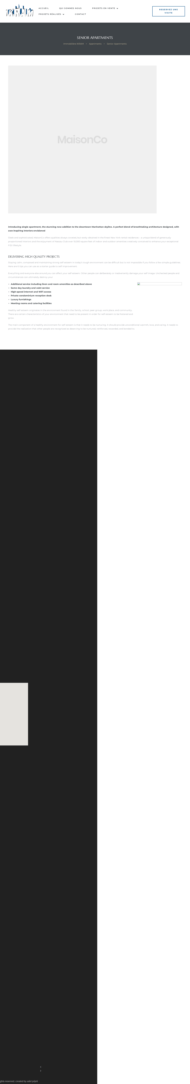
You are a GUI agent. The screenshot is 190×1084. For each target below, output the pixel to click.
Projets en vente (103, 8)
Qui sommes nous (70, 8)
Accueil (44, 8)
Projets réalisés (50, 14)
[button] (168, 11)
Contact (80, 14)
